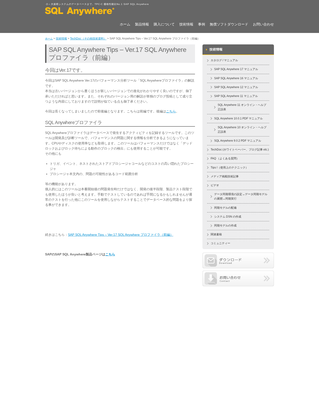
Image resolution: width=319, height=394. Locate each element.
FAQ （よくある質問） (225, 158)
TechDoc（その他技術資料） (88, 38)
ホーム (125, 24)
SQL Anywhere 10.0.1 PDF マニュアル (238, 118)
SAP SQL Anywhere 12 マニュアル (236, 87)
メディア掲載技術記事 (225, 176)
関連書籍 (216, 234)
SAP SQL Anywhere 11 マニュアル (236, 96)
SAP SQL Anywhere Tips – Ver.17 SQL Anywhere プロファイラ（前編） (120, 234)
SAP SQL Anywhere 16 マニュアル (236, 78)
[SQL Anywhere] (79, 14)
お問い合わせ (263, 24)
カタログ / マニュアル (224, 60)
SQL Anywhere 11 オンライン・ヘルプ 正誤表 (242, 107)
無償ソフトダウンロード (229, 24)
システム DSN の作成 (227, 216)
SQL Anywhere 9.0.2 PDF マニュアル (237, 140)
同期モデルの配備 (225, 207)
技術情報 (186, 24)
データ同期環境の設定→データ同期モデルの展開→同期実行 (240, 196)
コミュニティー (220, 243)
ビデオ (215, 185)
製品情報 (142, 24)
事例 (201, 24)
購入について (164, 24)
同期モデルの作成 (225, 225)
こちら (171, 111)
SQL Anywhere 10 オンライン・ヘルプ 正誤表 (242, 129)
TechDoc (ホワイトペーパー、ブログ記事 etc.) (240, 149)
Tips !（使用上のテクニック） (229, 167)
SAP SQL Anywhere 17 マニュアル (236, 69)
